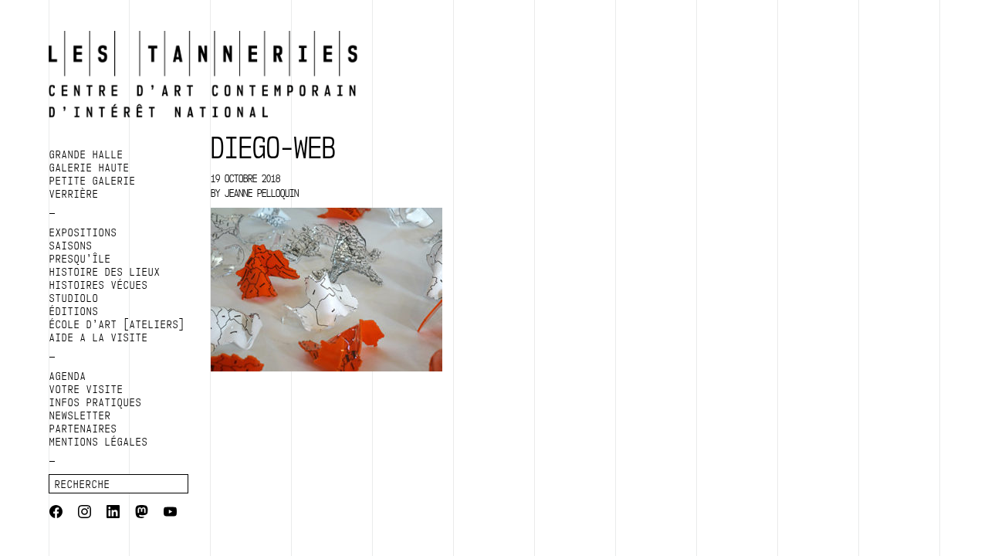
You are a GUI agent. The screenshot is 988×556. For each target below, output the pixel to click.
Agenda (67, 376)
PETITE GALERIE (92, 181)
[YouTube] (170, 513)
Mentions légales (98, 442)
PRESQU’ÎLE (80, 259)
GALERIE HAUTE (89, 167)
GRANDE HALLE (86, 154)
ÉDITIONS (74, 311)
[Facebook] (56, 513)
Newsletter (80, 415)
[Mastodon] (141, 513)
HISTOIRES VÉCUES (98, 285)
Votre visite (86, 389)
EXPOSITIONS (83, 232)
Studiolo (74, 298)
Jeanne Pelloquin (262, 193)
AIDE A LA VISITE (98, 337)
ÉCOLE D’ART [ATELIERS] (117, 324)
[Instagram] (84, 513)
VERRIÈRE (74, 194)
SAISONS (71, 245)
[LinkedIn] (113, 513)
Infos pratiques (95, 402)
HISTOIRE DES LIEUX (105, 272)
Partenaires (83, 428)
